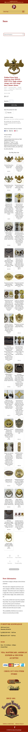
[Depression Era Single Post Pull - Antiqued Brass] (8, 473)
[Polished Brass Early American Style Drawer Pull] (8, 159)
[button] (8, 112)
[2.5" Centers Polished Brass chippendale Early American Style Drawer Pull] (19, 159)
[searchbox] (14, 34)
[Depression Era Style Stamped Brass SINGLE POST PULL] (8, 276)
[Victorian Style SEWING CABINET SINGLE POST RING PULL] (8, 537)
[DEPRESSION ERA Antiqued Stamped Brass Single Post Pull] (19, 423)
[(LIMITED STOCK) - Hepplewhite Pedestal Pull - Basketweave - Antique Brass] (19, 447)
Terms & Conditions (8, 723)
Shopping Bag (18, 563)
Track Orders (18, 557)
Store (5, 87)
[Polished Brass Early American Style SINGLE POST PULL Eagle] (19, 179)
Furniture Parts (12, 87)
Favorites (10, 563)
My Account (10, 557)
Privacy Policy (19, 723)
